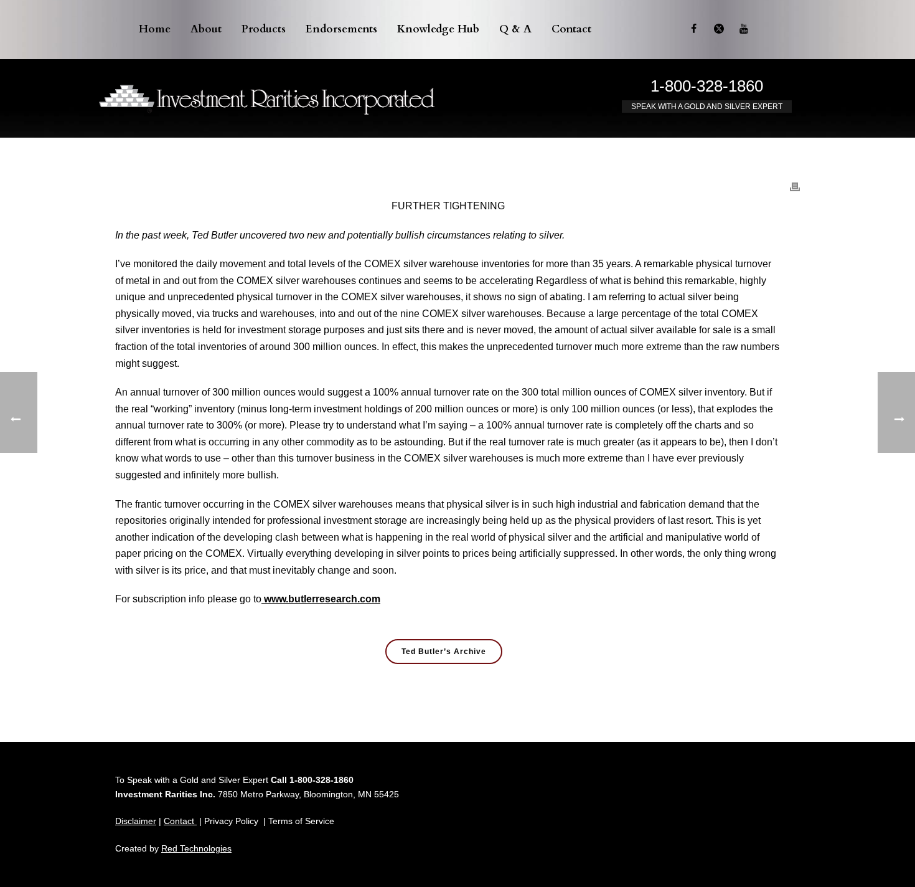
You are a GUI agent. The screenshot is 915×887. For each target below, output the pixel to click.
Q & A (515, 29)
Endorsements (341, 29)
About (206, 29)
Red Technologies (196, 848)
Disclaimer (135, 821)
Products (264, 29)
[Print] (795, 180)
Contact (571, 29)
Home (155, 29)
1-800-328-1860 (706, 86)
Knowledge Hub (438, 29)
